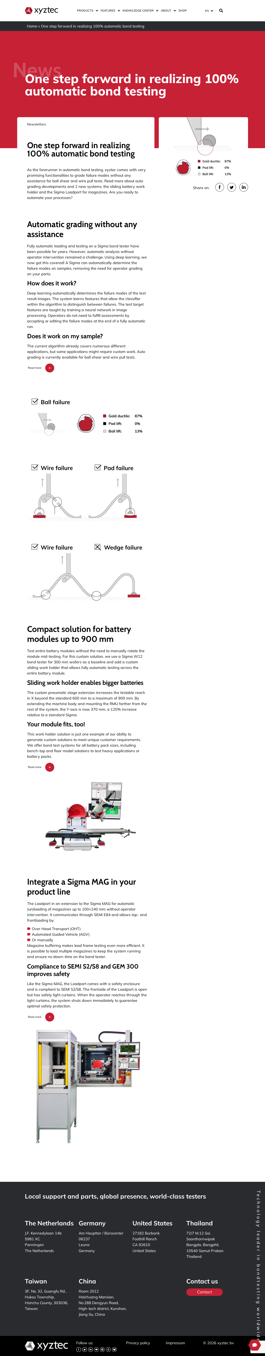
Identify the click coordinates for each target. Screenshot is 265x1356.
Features (108, 10)
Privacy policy (138, 1343)
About (166, 10)
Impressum (175, 1343)
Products (85, 10)
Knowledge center (138, 10)
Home (32, 26)
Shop (182, 10)
